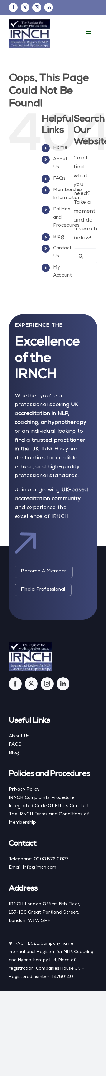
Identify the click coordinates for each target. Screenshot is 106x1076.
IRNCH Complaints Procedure (41, 798)
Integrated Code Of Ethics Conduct (49, 806)
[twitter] (25, 7)
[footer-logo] (30, 644)
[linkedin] (48, 7)
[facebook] (13, 7)
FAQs (59, 178)
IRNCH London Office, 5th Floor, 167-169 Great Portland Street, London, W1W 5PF (44, 912)
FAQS (15, 744)
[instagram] (36, 7)
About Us (19, 736)
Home (60, 148)
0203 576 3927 (51, 859)
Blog (58, 237)
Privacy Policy (24, 789)
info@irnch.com (40, 867)
